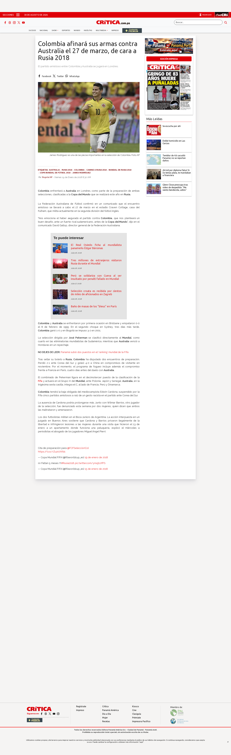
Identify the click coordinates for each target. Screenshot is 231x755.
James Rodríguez (81, 173)
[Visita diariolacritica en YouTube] (54, 714)
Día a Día (106, 714)
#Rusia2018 (67, 463)
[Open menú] (18, 15)
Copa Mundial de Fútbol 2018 (55, 173)
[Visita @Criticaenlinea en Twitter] (46, 714)
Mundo (77, 30)
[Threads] (10, 22)
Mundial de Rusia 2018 (120, 170)
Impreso (115, 30)
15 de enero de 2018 (96, 468)
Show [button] (54, 30)
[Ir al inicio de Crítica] (114, 22)
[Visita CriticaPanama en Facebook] (41, 714)
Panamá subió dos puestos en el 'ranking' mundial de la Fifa (94, 352)
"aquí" (141, 742)
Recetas (106, 721)
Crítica (105, 706)
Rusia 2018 (67, 170)
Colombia (79, 170)
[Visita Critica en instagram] (58, 714)
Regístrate (81, 706)
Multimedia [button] (101, 30)
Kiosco (135, 706)
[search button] (226, 22)
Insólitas (88, 30)
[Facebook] (5, 22)
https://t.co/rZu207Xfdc (52, 451)
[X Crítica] (19, 22)
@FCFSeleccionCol (78, 448)
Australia (54, 170)
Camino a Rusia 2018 (96, 170)
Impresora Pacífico (141, 721)
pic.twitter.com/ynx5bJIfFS (90, 463)
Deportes (66, 30)
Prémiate (136, 717)
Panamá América (110, 710)
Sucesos (32, 30)
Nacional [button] (44, 30)
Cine (134, 710)
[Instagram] (14, 22)
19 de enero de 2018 (96, 457)
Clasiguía (136, 714)
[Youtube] (23, 22)
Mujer (105, 717)
